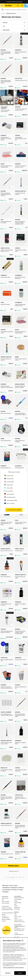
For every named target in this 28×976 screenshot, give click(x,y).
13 (11, 877)
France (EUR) (10, 491)
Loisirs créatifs (17, 899)
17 (18, 877)
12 (9, 877)
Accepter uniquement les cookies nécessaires (13, 967)
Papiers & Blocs (17, 902)
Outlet (15, 905)
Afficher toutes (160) (19, 921)
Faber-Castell (17, 916)
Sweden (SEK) (10, 475)
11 (7, 877)
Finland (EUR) (10, 484)
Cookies (4, 921)
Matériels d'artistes (11, 13)
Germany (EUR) (10, 494)
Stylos (15, 901)
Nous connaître (5, 901)
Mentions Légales (6, 919)
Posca (15, 918)
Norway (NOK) (10, 478)
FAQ (3, 899)
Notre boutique (5, 903)
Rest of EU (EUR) (10, 503)
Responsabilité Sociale (7, 909)
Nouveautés (17, 907)
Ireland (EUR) (10, 488)
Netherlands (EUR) (11, 497)
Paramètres (8, 973)
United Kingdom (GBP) (12, 500)
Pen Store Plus (5, 906)
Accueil (3, 13)
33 (23, 877)
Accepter (20, 973)
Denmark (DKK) (10, 481)
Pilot (15, 913)
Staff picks (17, 909)
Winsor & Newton (18, 920)
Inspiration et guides (7, 908)
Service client (5, 898)
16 (16, 877)
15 (14, 877)
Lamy (15, 915)
